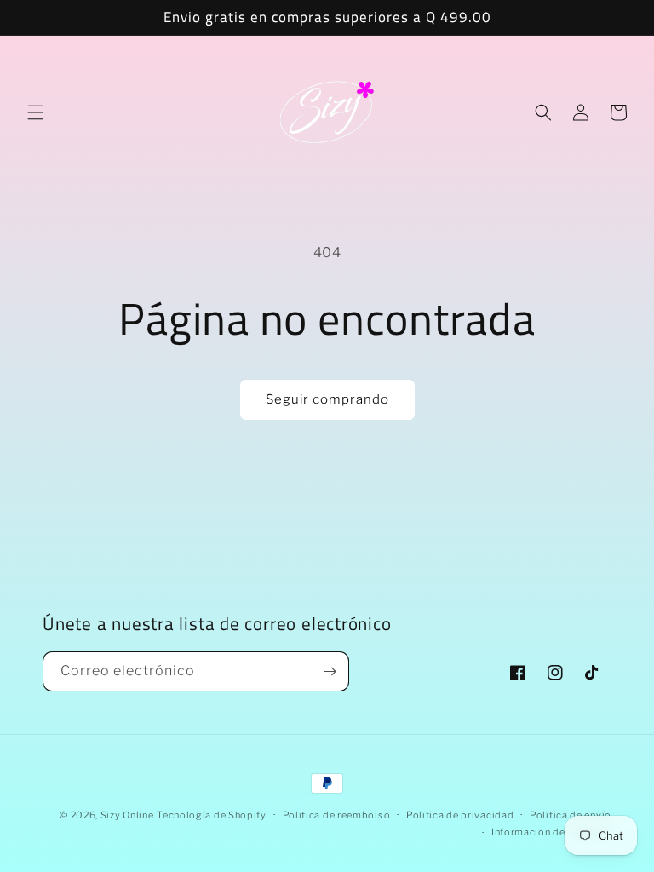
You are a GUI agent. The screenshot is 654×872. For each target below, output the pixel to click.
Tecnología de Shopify (212, 815)
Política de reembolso (337, 815)
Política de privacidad (459, 815)
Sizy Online (127, 815)
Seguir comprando (327, 399)
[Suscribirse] (329, 671)
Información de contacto (551, 832)
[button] (35, 112)
